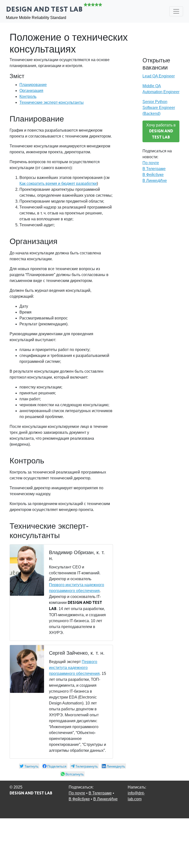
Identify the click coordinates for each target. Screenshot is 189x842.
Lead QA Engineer (158, 76)
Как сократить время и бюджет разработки (58, 183)
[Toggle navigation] (176, 11)
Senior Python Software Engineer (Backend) (158, 108)
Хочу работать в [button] (161, 131)
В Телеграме (154, 169)
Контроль (27, 96)
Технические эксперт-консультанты (51, 102)
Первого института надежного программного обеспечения (74, 668)
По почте (150, 163)
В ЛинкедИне (154, 180)
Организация (31, 90)
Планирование (33, 85)
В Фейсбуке (153, 175)
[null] (29, 766)
